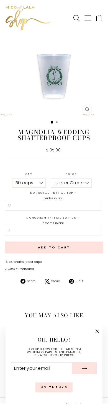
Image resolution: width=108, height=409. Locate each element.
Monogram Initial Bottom (51, 218)
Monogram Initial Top (51, 193)
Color (71, 174)
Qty (28, 174)
